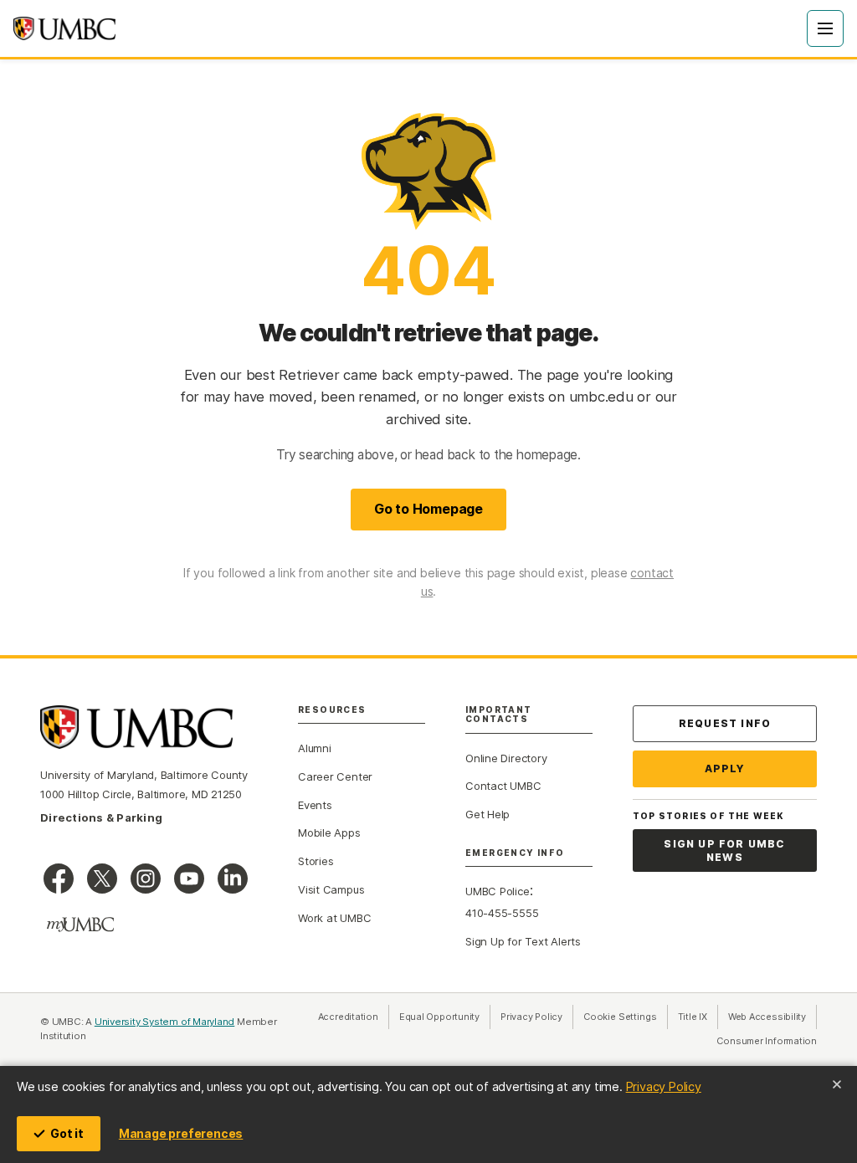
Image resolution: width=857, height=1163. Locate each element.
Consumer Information (766, 1041)
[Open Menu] (825, 28)
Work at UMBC (334, 918)
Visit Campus (331, 889)
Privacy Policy (663, 1086)
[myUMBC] (80, 924)
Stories (315, 861)
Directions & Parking (101, 817)
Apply (725, 768)
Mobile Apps (329, 832)
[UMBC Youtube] (189, 878)
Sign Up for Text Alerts (523, 941)
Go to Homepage (428, 508)
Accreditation (348, 1016)
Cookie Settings (620, 1016)
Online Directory (506, 758)
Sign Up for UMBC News (724, 850)
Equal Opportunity (444, 1016)
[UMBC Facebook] (58, 878)
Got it (67, 1133)
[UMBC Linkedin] (232, 878)
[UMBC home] (64, 28)
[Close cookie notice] (837, 1084)
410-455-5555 (501, 913)
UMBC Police (497, 891)
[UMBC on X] (102, 878)
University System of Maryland (165, 1021)
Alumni (314, 748)
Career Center (335, 776)
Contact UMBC (503, 785)
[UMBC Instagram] (145, 878)
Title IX (698, 1016)
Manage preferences (181, 1133)
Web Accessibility (772, 1016)
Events (315, 805)
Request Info (725, 723)
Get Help (487, 814)
